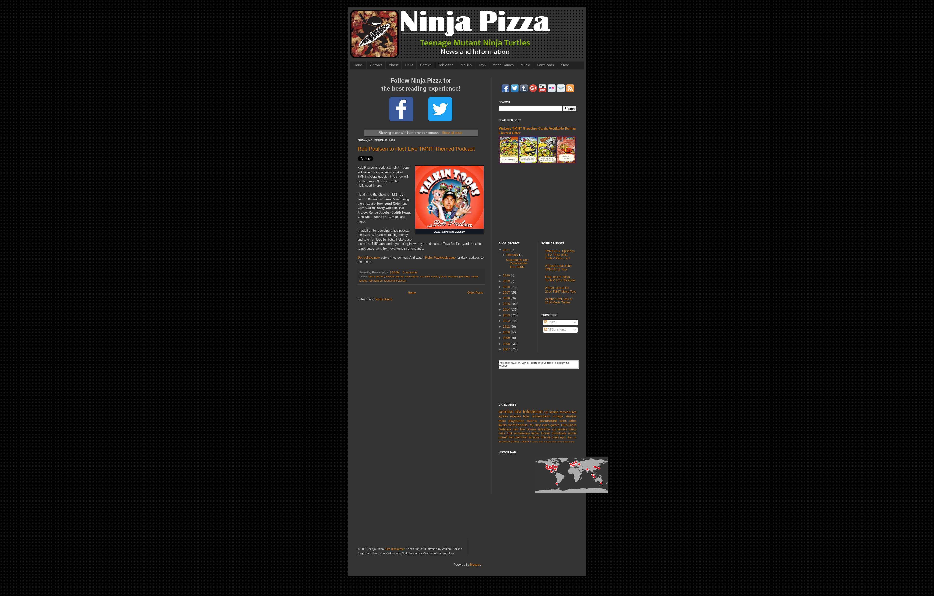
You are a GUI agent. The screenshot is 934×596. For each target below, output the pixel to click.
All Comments (556, 329)
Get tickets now (369, 257)
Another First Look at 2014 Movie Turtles (558, 300)
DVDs (572, 425)
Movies (466, 65)
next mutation (530, 437)
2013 (507, 315)
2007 (507, 349)
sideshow (544, 429)
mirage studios (564, 416)
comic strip (537, 441)
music (572, 429)
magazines (568, 441)
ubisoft (503, 437)
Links (409, 65)
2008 (507, 344)
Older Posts (475, 292)
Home (358, 65)
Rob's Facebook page (440, 257)
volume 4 (525, 441)
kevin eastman (449, 276)
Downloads (545, 65)
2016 (507, 298)
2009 (507, 338)
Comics (425, 65)
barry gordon (376, 276)
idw (518, 411)
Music (525, 65)
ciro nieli (425, 276)
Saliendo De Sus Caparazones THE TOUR (517, 263)
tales (563, 421)
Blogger (475, 564)
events (435, 276)
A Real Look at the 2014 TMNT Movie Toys (560, 289)
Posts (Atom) (384, 299)
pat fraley (464, 276)
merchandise (518, 425)
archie (572, 433)
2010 (507, 332)
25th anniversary (518, 433)
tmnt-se (546, 437)
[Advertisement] (537, 203)
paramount (548, 421)
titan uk (571, 437)
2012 (507, 321)
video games (550, 425)
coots (555, 437)
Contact (376, 65)
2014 (507, 309)
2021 (507, 250)
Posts (551, 322)
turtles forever (540, 433)
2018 (507, 287)
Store (565, 65)
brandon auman (395, 276)
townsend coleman (395, 280)
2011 (507, 326)
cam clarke (412, 276)
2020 (507, 275)
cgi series (551, 412)
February (512, 255)
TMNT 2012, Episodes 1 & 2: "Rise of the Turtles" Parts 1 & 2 (560, 255)
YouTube (535, 425)
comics (506, 411)
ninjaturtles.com (553, 441)
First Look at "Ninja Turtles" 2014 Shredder (560, 278)
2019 (507, 281)
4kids (503, 425)
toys (526, 416)
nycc (563, 437)
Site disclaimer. (395, 549)
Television (446, 65)
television (533, 411)
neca (502, 433)
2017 (507, 292)
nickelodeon (541, 416)
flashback (505, 429)
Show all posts (452, 133)
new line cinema (524, 429)
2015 (507, 304)
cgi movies (559, 429)
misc (502, 421)
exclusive (504, 441)
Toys (482, 65)
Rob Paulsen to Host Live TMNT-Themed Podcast (416, 149)
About (393, 65)
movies (564, 412)
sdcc (572, 421)
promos (515, 441)
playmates (516, 421)
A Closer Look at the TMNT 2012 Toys (558, 267)
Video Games (503, 65)
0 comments (410, 272)
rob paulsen (376, 280)
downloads (559, 433)
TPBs (564, 425)
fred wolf (514, 437)
